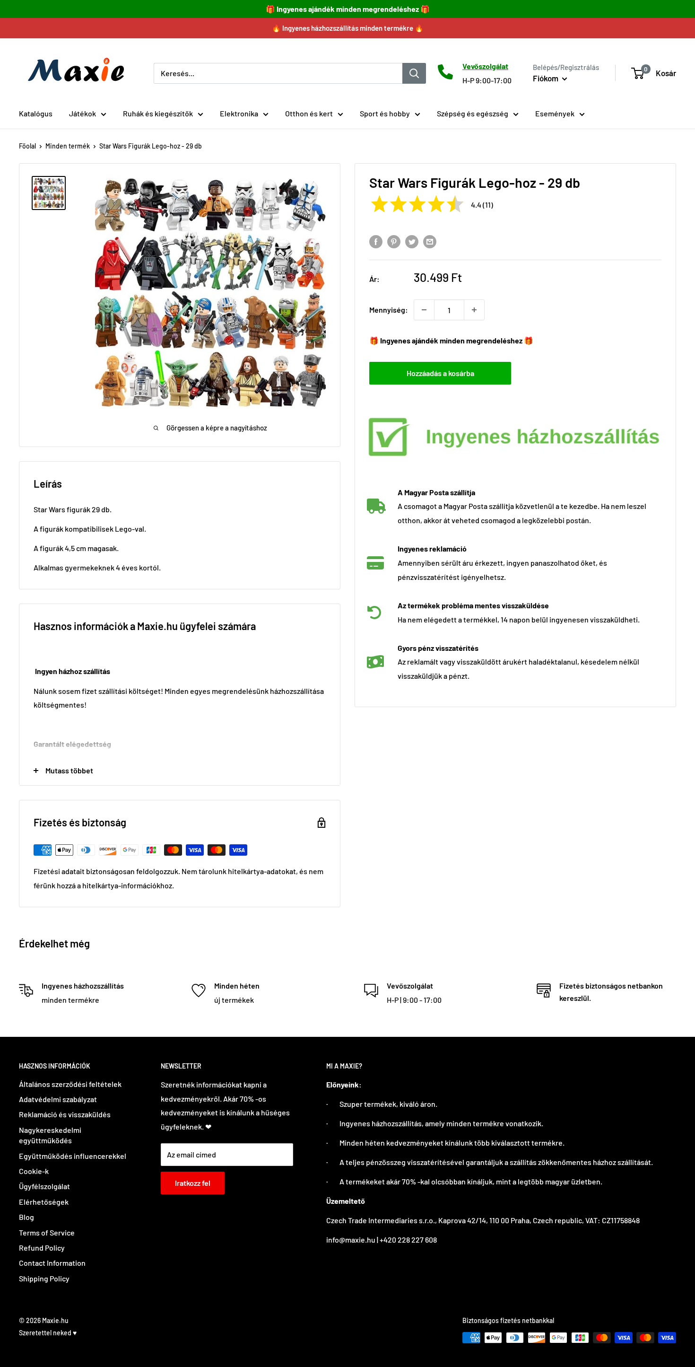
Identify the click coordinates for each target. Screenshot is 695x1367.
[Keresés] (414, 72)
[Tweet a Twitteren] (411, 241)
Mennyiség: (388, 309)
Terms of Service (47, 1232)
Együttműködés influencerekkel (72, 1155)
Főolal (27, 146)
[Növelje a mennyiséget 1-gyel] (474, 310)
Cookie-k (34, 1170)
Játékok (82, 113)
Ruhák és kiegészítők (158, 113)
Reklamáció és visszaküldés (65, 1114)
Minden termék (67, 146)
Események (554, 113)
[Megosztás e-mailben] (429, 241)
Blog (26, 1216)
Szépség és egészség (472, 113)
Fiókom (546, 78)
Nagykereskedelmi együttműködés (50, 1135)
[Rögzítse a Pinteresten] (393, 241)
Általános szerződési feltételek (70, 1083)
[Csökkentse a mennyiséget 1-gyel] (424, 310)
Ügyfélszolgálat (44, 1186)
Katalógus (35, 113)
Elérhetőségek (44, 1201)
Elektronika (239, 113)
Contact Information (52, 1262)
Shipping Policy (44, 1278)
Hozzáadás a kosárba (440, 372)
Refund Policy (42, 1247)
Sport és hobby (385, 113)
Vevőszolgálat (485, 65)
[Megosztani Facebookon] (375, 241)
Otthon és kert (309, 113)
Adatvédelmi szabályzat (58, 1099)
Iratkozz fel (192, 1182)
